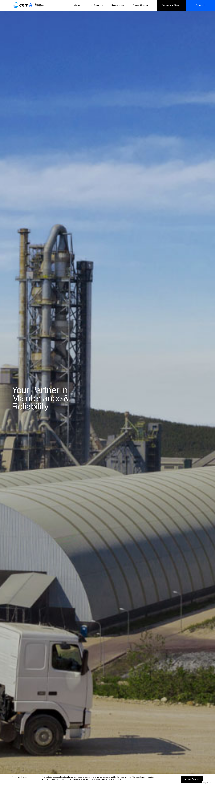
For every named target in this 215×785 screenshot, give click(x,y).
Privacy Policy (115, 779)
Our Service (96, 5)
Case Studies (140, 5)
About (77, 5)
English (205, 783)
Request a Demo (171, 5)
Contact (200, 5)
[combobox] (207, 783)
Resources (117, 5)
